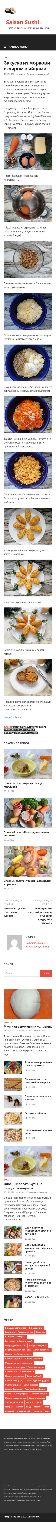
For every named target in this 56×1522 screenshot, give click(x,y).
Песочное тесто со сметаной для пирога (37, 1081)
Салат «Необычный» (37, 1296)
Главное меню (17, 46)
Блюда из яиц (38, 727)
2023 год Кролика (20, 727)
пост (47, 1406)
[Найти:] (28, 973)
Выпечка (9, 1336)
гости (39, 1402)
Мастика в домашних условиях (28, 1026)
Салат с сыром (31, 1385)
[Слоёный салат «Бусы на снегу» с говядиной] (28, 780)
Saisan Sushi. (23, 22)
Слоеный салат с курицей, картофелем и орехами (38, 1248)
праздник (9, 1411)
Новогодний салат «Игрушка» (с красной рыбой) (37, 1265)
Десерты (8, 1022)
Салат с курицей (13, 1385)
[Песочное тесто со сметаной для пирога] (13, 1089)
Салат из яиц (11, 1371)
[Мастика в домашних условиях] (28, 1019)
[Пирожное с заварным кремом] (13, 1106)
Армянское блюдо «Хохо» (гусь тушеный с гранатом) (38, 1282)
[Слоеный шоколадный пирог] (13, 1140)
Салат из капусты (42, 1350)
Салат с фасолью (13, 1389)
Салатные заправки (14, 1376)
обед (28, 1406)
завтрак (9, 1406)
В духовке (10, 1332)
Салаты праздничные (15, 1398)
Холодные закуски (14, 1402)
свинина (38, 1411)
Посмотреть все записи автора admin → (37, 946)
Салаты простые (37, 1398)
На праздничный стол (15, 733)
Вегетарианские (25, 1332)
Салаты (7, 58)
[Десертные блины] (13, 1123)
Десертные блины (35, 1113)
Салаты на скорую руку (16, 1393)
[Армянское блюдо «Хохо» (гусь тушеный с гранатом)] (13, 1290)
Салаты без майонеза (35, 1389)
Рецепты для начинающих (17, 1350)
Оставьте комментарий (38, 74)
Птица (32, 1345)
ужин (47, 1411)
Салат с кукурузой (13, 1380)
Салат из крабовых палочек (18, 1354)
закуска (19, 1406)
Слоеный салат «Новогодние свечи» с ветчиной (38, 1230)
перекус (37, 1406)
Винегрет (40, 1332)
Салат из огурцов (33, 1358)
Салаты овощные (39, 1393)
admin (22, 74)
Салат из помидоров (15, 1367)
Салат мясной (27, 1371)
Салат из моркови (13, 1358)
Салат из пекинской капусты (18, 1363)
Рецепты (42, 1345)
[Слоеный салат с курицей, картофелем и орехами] (28, 877)
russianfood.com (12, 717)
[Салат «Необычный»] (13, 1307)
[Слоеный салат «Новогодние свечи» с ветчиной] (28, 828)
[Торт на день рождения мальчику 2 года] (13, 1072)
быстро (29, 1402)
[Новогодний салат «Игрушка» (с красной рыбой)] (13, 1272)
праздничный (23, 1411)
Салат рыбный (34, 1376)
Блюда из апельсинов (15, 1328)
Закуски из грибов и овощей (19, 730)
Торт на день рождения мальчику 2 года (38, 1064)
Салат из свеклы (36, 1367)
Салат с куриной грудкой (37, 1380)
